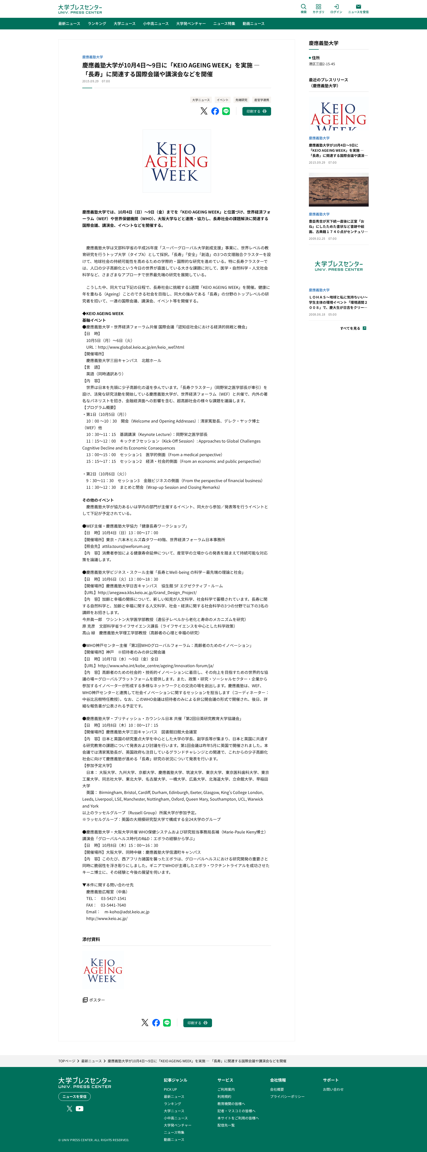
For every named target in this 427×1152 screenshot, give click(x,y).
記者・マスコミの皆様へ (236, 1110)
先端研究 (241, 100)
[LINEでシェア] (226, 111)
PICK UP (170, 1089)
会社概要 (277, 1089)
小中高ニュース (176, 1117)
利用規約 (224, 1096)
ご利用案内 (226, 1089)
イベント (223, 100)
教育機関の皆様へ (231, 1103)
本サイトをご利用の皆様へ (238, 1117)
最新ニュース (174, 1096)
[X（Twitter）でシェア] (204, 111)
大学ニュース (201, 100)
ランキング (172, 1103)
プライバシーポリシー (287, 1096)
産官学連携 (261, 100)
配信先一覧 (226, 1125)
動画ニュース (174, 1139)
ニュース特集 (174, 1132)
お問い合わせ (333, 1089)
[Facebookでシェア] (215, 111)
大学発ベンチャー (178, 1125)
